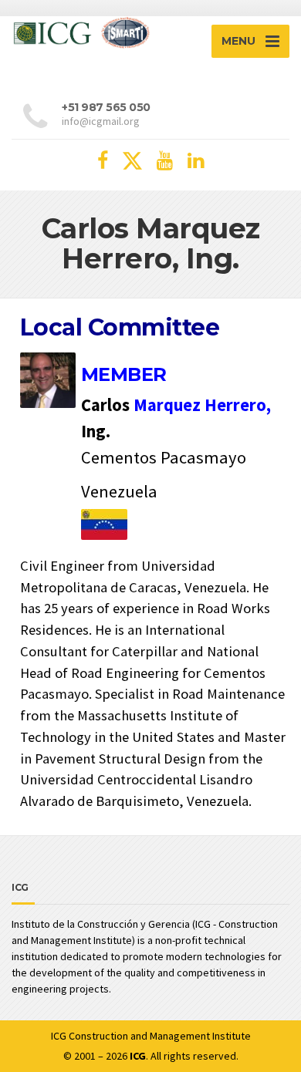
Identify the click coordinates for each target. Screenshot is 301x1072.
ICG (58, 1036)
